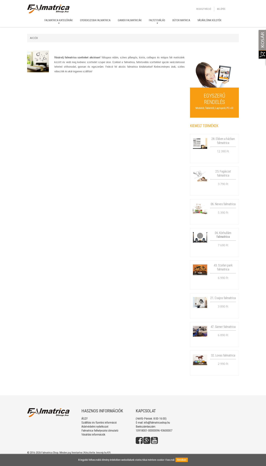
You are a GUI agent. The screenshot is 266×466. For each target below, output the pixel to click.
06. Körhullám (223, 235)
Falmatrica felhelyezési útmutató (99, 430)
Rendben (181, 459)
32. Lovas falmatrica (223, 355)
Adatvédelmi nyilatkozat (94, 426)
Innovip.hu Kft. (103, 452)
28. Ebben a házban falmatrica (223, 141)
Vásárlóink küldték (209, 20)
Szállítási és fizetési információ (99, 422)
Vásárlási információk (93, 434)
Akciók (34, 38)
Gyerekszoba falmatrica (95, 20)
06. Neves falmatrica (223, 204)
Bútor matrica (181, 20)
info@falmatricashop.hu (157, 422)
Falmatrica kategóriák (59, 20)
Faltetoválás (157, 20)
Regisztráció (203, 9)
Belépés (221, 9)
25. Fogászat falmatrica (223, 173)
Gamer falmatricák (130, 20)
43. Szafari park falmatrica (223, 267)
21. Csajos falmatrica (223, 298)
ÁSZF (84, 418)
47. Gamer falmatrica (223, 327)
